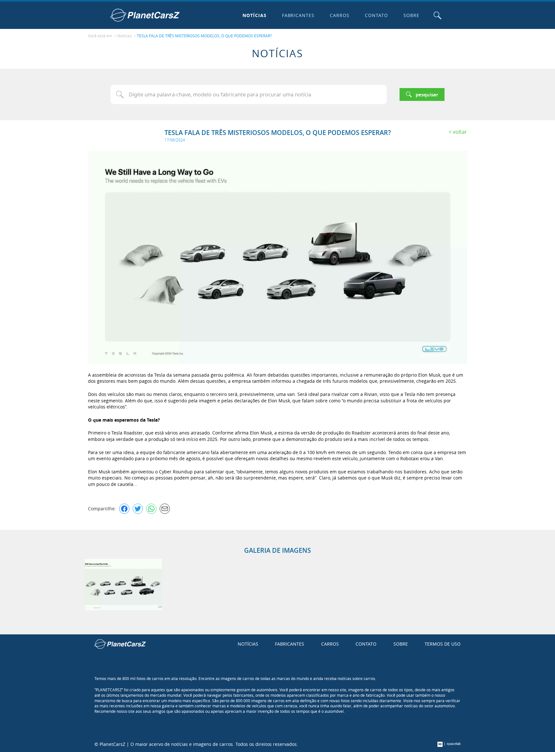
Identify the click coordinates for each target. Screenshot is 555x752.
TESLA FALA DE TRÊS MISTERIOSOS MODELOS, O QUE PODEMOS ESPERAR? (204, 35)
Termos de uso (443, 644)
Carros (339, 15)
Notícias (254, 15)
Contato (376, 15)
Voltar (460, 131)
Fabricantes (298, 15)
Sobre (411, 15)
